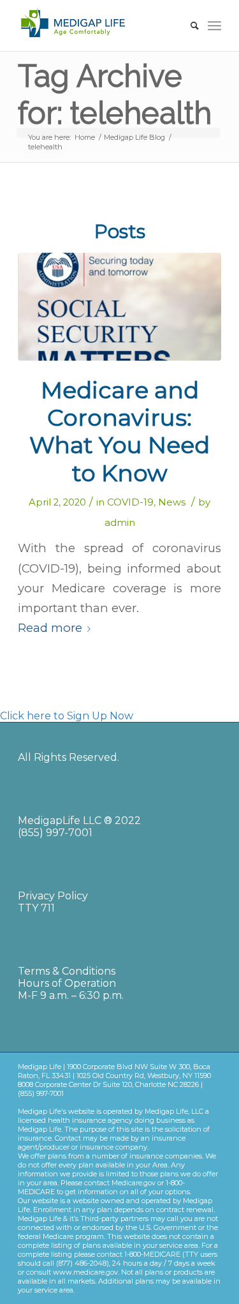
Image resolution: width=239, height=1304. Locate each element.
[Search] (188, 25)
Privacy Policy (53, 896)
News (171, 502)
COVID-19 (130, 502)
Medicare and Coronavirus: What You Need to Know (119, 431)
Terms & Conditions (66, 971)
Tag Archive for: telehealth (115, 94)
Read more (50, 627)
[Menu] (214, 25)
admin (120, 522)
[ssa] (119, 307)
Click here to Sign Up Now (66, 716)
